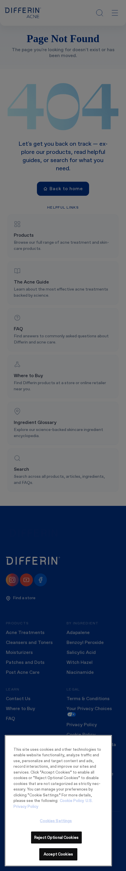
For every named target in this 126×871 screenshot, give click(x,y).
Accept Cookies (58, 854)
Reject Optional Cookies (56, 837)
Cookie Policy (72, 800)
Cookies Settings (56, 821)
